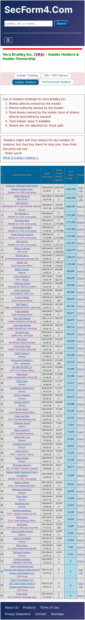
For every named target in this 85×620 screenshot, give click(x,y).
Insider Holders (25, 82)
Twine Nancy (22, 496)
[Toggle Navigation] (8, 40)
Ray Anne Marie (22, 220)
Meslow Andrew (22, 269)
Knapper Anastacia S (22, 510)
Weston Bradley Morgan (22, 531)
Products (29, 607)
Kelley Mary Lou (22, 437)
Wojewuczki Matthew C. (22, 360)
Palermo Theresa (22, 482)
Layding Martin (22, 297)
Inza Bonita (22, 524)
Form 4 (80, 206)
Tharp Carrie (22, 381)
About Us (11, 607)
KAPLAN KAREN (22, 538)
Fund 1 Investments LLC (22, 566)
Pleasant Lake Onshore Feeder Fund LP (22, 569)
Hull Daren (22, 339)
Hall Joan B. (22, 241)
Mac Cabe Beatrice (22, 318)
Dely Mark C (22, 304)
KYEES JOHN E (22, 402)
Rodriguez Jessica (22, 423)
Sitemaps (57, 614)
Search (61, 23)
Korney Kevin (22, 409)
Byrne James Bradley (22, 227)
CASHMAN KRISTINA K (22, 388)
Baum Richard (22, 458)
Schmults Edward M (22, 444)
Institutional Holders (56, 82)
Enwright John (22, 332)
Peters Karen (22, 593)
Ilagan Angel (22, 517)
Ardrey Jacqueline (22, 290)
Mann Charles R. (22, 430)
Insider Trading (27, 75)
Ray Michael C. (22, 213)
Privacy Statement (18, 614)
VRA (39, 54)
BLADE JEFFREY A (22, 367)
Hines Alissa (22, 545)
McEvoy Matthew (22, 395)
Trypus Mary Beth (22, 346)
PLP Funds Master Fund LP (22, 583)
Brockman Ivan (22, 503)
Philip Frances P (22, 353)
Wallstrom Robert (22, 283)
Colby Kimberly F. (22, 276)
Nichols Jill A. (22, 255)
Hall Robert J (22, 203)
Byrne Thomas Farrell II (22, 234)
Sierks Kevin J (22, 451)
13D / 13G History (56, 75)
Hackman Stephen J (22, 552)
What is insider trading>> (21, 157)
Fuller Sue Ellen (22, 416)
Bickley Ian (22, 262)
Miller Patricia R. (22, 196)
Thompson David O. (22, 465)
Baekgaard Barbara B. (22, 489)
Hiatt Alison (22, 374)
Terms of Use (49, 607)
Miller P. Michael (22, 248)
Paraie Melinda (22, 311)
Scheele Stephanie (22, 559)
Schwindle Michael (22, 325)
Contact (40, 614)
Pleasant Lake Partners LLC (22, 573)
